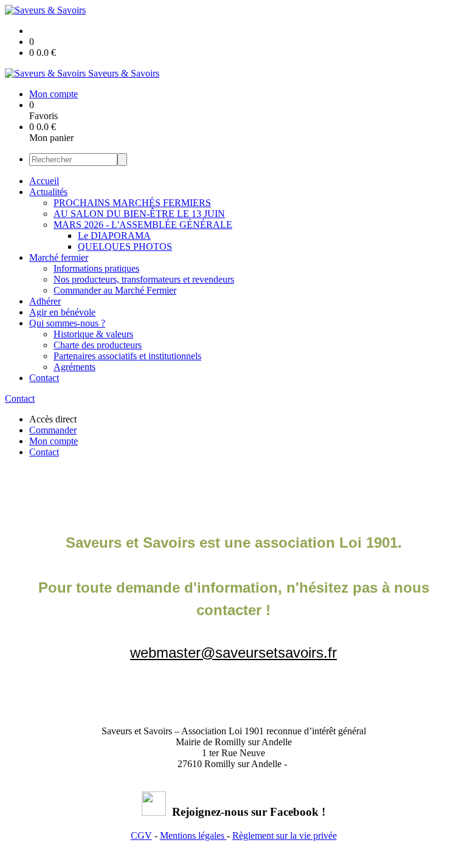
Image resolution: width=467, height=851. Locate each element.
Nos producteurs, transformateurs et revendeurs (144, 279)
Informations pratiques (96, 268)
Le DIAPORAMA (114, 235)
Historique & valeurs (93, 334)
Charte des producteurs (98, 345)
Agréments (74, 367)
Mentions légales (193, 835)
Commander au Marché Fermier (115, 290)
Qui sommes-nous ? (67, 323)
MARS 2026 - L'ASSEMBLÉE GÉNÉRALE (143, 224)
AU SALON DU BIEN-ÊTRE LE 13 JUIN (139, 213)
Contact (44, 378)
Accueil (44, 181)
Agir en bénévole (62, 312)
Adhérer (45, 301)
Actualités (48, 192)
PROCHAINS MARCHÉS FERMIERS (132, 203)
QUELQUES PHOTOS (125, 246)
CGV (141, 835)
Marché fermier (58, 257)
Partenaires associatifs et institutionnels (127, 356)
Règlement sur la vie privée (284, 835)
